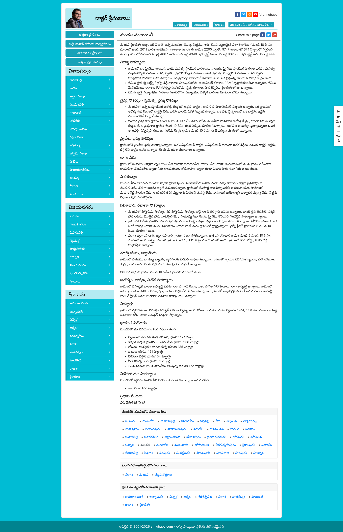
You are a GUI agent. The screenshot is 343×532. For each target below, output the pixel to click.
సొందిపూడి (203, 453)
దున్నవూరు (132, 429)
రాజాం (74, 368)
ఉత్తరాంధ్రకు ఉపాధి (90, 62)
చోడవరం (75, 121)
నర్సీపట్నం (76, 145)
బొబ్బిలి (74, 257)
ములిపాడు (181, 445)
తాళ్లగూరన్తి (249, 421)
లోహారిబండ (202, 445)
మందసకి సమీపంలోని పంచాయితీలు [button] (250, 24)
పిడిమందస (217, 429)
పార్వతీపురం (77, 249)
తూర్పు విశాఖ (78, 129)
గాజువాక (75, 113)
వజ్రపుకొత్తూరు (163, 475)
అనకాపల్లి (76, 80)
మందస (145, 445)
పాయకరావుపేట (80, 170)
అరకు (73, 88)
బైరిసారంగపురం (216, 437)
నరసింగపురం (153, 429)
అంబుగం (130, 421)
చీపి (218, 421)
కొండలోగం (187, 421)
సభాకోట (266, 445)
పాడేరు (74, 161)
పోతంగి (234, 429)
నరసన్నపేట (77, 336)
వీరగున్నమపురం (226, 445)
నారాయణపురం (177, 429)
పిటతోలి (198, 429)
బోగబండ (256, 437)
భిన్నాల (129, 445)
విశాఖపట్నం (180, 24)
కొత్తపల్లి (204, 421)
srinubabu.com (162, 526)
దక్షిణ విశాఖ (77, 137)
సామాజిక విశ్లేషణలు (89, 53)
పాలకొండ (75, 360)
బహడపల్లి (131, 437)
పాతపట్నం (76, 352)
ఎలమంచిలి (77, 104)
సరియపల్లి (131, 453)
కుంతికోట (148, 421)
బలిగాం (250, 429)
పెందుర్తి (74, 178)
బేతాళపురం (193, 437)
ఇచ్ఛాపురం (76, 311)
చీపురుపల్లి (76, 232)
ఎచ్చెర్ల (73, 319)
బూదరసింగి (151, 437)
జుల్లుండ (231, 421)
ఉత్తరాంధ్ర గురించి (89, 35)
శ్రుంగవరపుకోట (79, 273)
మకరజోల (162, 445)
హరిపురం (241, 453)
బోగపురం (238, 437)
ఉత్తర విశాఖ (77, 96)
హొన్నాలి (258, 453)
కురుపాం (75, 216)
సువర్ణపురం (183, 453)
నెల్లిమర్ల (74, 241)
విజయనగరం (201, 24)
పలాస (73, 344)
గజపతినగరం (78, 224)
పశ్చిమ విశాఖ (78, 153)
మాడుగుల (76, 194)
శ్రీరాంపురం (248, 445)
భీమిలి (74, 186)
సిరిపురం (164, 453)
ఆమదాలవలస (79, 303)
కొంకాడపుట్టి (168, 421)
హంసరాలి (222, 453)
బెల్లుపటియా (172, 437)
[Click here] (262, 34)
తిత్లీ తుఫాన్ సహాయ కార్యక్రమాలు (90, 44)
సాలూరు (75, 281)
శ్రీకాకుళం (219, 24)
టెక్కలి (74, 328)
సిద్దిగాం (148, 453)
